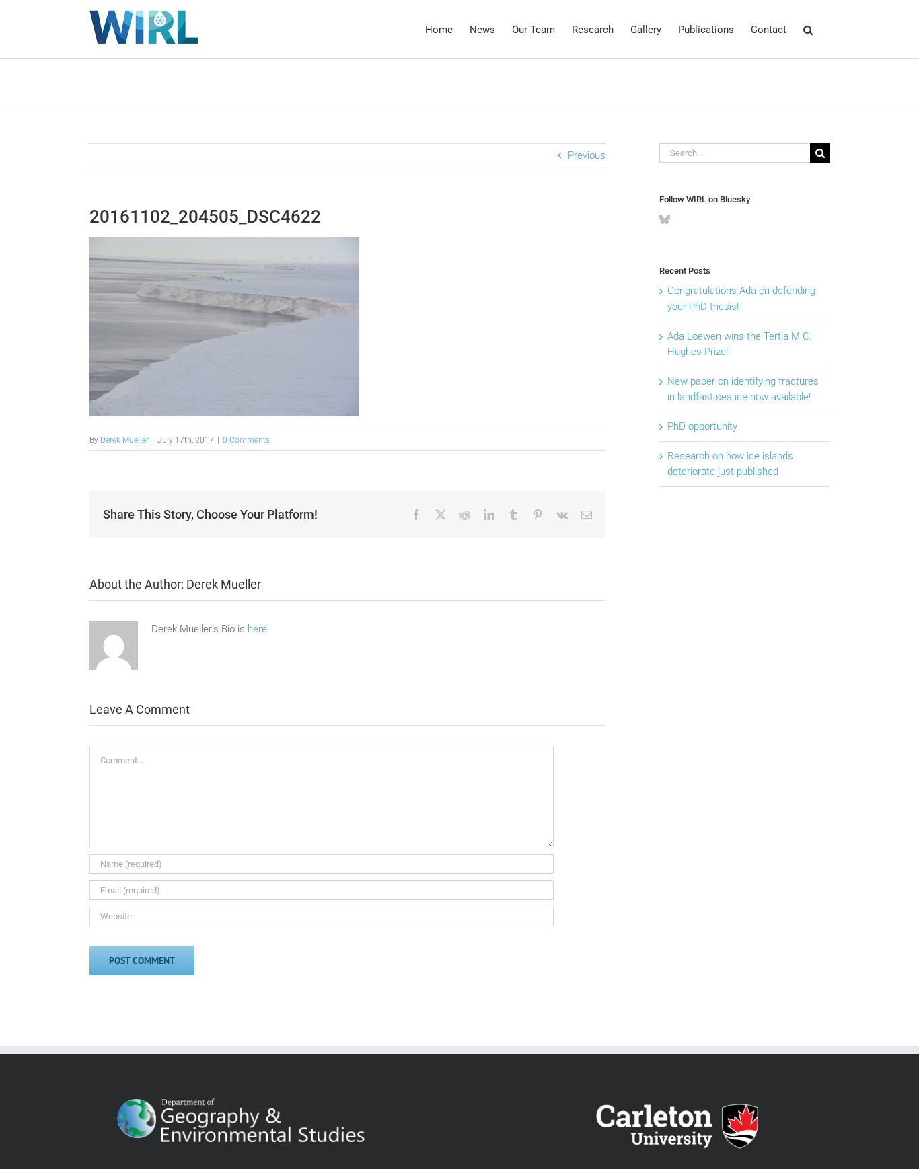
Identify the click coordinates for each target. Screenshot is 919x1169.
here (257, 629)
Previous (586, 155)
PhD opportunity (702, 426)
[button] (808, 29)
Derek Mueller (124, 440)
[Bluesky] (664, 219)
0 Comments (246, 440)
